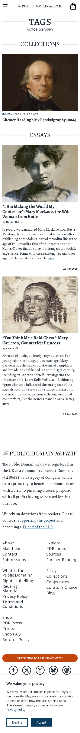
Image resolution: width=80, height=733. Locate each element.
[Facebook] (13, 670)
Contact (9, 554)
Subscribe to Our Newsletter (40, 658)
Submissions (14, 559)
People (17, 114)
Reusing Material (10, 588)
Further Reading (61, 559)
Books (6, 114)
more (51, 258)
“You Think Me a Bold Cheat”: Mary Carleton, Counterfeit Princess (35, 340)
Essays (52, 570)
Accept (41, 722)
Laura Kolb (12, 348)
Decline (17, 722)
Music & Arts (30, 114)
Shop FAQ (11, 634)
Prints (8, 628)
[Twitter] (26, 670)
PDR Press (12, 622)
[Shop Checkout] (73, 6)
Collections (56, 576)
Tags (40, 21)
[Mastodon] (66, 670)
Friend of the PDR (38, 527)
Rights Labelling (17, 580)
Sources (53, 554)
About (8, 542)
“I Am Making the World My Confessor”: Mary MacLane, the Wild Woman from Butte (36, 211)
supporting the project (36, 520)
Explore (53, 542)
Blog (50, 592)
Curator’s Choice (61, 587)
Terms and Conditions (12, 604)
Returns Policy (15, 639)
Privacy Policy (15, 596)
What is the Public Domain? (17, 573)
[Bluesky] (53, 670)
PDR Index (56, 548)
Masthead (12, 548)
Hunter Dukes (14, 222)
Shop (7, 617)
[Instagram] (40, 670)
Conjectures (57, 581)
